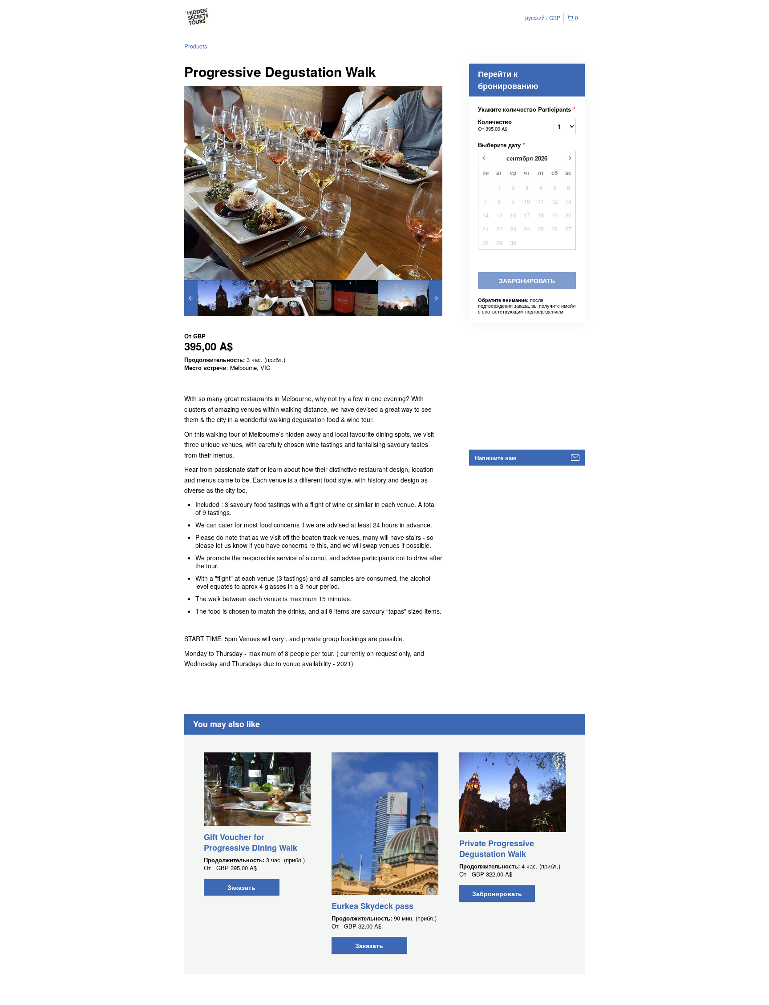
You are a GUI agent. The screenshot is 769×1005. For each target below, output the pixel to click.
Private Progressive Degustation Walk (496, 848)
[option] (216, 298)
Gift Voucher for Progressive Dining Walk (250, 842)
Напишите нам (495, 458)
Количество (495, 124)
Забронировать (497, 893)
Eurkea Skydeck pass (372, 906)
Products (195, 46)
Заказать (241, 887)
